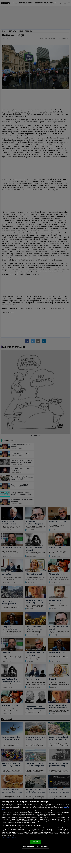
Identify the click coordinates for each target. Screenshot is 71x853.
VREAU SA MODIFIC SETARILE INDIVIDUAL (35, 846)
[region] (35, 826)
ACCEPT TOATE (35, 842)
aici (38, 817)
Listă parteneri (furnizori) (9, 837)
